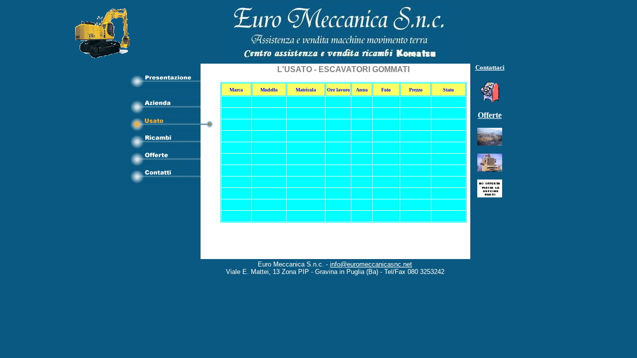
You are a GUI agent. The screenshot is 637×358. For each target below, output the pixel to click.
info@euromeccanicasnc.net (371, 264)
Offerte (490, 115)
